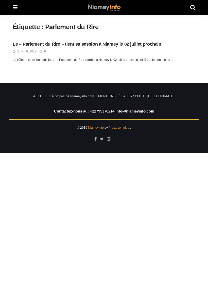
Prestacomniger (119, 127)
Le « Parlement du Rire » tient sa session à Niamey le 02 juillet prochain (87, 44)
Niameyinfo (96, 127)
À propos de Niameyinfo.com (72, 96)
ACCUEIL (40, 96)
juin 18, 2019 (26, 51)
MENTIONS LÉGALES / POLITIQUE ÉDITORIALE (136, 96)
